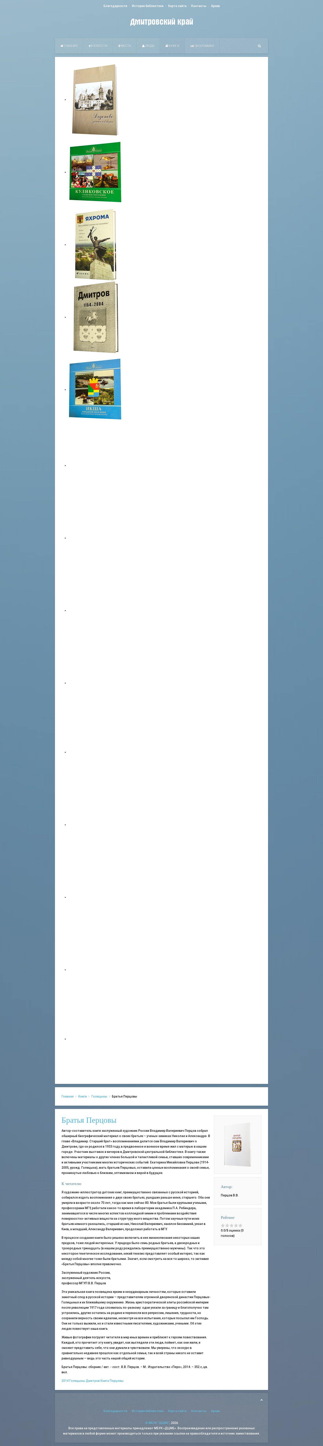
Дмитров (93, 1380)
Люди (149, 46)
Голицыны (99, 1096)
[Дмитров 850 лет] (95, 897)
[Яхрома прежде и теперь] (95, 824)
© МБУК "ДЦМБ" (157, 1423)
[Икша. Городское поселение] (95, 389)
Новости (99, 46)
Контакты (198, 6)
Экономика (204, 46)
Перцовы (116, 1380)
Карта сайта (177, 6)
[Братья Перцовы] (238, 1144)
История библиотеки (147, 6)
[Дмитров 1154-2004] (95, 317)
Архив (215, 6)
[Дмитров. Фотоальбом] (95, 969)
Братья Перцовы (89, 1120)
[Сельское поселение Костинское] (95, 610)
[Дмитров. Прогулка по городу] (95, 538)
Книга (104, 1380)
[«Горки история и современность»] (95, 1039)
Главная (70, 46)
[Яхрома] (95, 244)
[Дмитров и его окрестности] (95, 683)
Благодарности (115, 6)
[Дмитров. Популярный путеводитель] (95, 465)
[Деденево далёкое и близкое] (95, 99)
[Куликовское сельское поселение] (95, 172)
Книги (173, 46)
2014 (65, 1380)
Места (125, 46)
